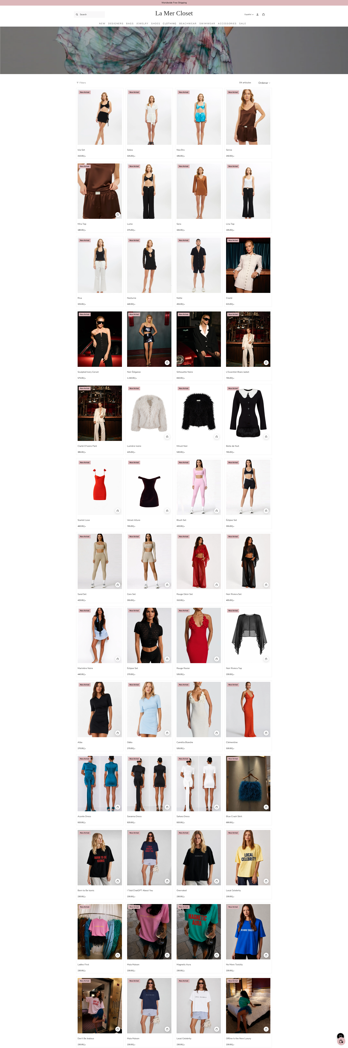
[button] (265, 83)
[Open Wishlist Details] (340, 1036)
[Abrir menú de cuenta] (257, 15)
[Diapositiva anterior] (82, 117)
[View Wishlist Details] (269, 15)
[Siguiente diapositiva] (118, 117)
